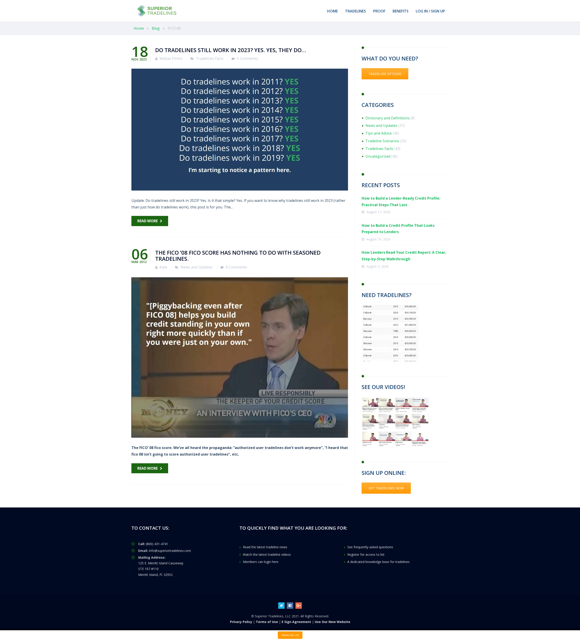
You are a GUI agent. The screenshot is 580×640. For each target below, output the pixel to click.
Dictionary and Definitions (387, 118)
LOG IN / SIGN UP (430, 11)
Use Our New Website (332, 622)
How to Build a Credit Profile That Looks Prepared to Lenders (398, 228)
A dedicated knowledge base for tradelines (378, 562)
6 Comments (236, 267)
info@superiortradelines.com (170, 550)
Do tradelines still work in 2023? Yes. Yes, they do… (230, 50)
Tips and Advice (378, 133)
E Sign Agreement (296, 622)
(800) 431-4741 (157, 544)
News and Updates (197, 267)
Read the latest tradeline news (265, 547)
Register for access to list (365, 554)
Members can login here (260, 562)
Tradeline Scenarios (382, 140)
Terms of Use (267, 622)
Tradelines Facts (210, 58)
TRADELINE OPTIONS (385, 74)
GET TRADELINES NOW (386, 488)
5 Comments (247, 58)
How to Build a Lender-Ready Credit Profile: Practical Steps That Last (401, 201)
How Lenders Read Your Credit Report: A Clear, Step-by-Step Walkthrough (404, 255)
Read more (147, 220)
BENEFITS (400, 11)
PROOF (379, 11)
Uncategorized (377, 156)
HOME (332, 11)
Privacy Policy (241, 622)
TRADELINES (355, 11)
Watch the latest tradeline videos (267, 554)
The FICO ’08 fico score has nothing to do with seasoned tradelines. (238, 255)
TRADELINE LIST (290, 635)
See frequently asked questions (370, 547)
